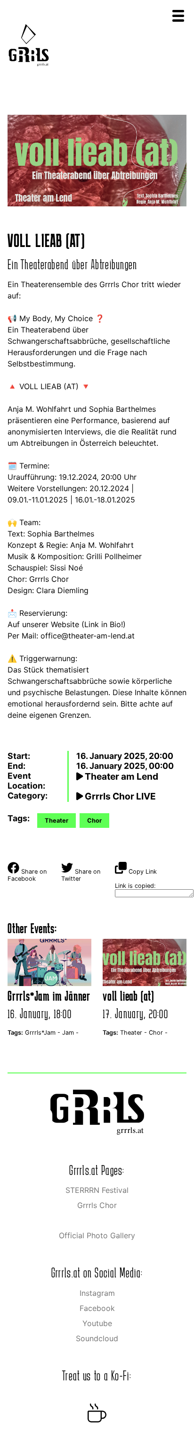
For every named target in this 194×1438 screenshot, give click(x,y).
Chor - (158, 1032)
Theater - (134, 1032)
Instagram (97, 1293)
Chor (94, 820)
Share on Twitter (80, 875)
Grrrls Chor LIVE (119, 796)
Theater (56, 820)
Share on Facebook (27, 875)
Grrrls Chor (97, 1205)
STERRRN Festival (97, 1190)
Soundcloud (97, 1338)
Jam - (70, 1032)
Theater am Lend (120, 776)
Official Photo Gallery (97, 1235)
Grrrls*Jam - (43, 1032)
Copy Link (142, 871)
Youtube (97, 1323)
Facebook (97, 1308)
